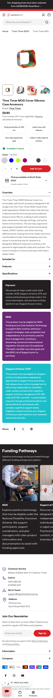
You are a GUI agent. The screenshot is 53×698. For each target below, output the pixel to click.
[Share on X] (23, 429)
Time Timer (15, 108)
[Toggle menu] (4, 15)
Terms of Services (40, 641)
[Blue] (11, 160)
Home (5, 31)
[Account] (43, 15)
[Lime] (18, 160)
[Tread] (38, 160)
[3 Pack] (31, 160)
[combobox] (26, 22)
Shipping (39, 116)
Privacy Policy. (13, 644)
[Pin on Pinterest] (31, 429)
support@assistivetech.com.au (23, 594)
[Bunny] (45, 160)
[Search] (46, 22)
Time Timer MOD (20, 31)
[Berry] (25, 160)
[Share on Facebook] (14, 429)
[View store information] (46, 180)
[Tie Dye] (4, 160)
